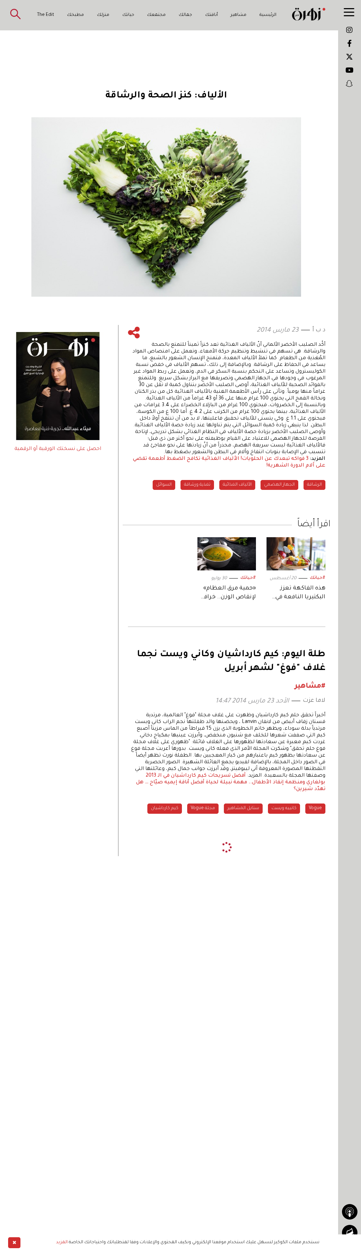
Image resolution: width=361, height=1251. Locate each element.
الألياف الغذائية (237, 484)
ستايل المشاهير (243, 808)
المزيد (62, 1242)
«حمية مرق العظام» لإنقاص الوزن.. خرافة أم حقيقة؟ (228, 593)
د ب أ (318, 330)
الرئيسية (267, 15)
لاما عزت (314, 701)
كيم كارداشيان (164, 808)
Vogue (315, 808)
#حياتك (317, 578)
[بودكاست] (349, 1212)
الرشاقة (314, 484)
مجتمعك (156, 15)
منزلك (103, 15)
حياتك (128, 15)
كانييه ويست (283, 808)
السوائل (164, 484)
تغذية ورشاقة (197, 484)
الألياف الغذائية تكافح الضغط (203, 459)
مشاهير (238, 15)
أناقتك (211, 15)
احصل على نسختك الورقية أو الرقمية (57, 449)
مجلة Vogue (203, 808)
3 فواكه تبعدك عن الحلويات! (274, 459)
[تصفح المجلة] (349, 1232)
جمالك (185, 15)
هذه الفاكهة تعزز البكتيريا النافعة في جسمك (300, 593)
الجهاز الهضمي (279, 484)
